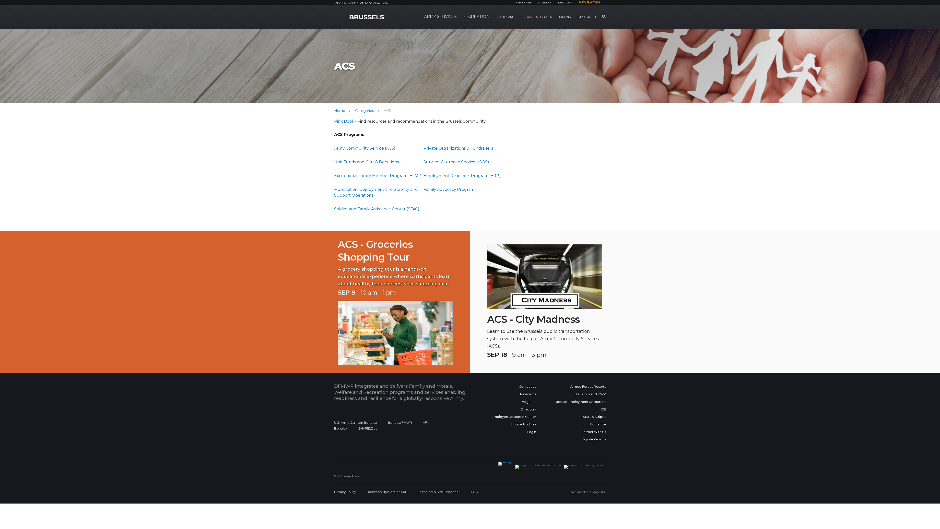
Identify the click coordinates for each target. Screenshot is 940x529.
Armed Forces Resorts (588, 386)
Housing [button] (564, 17)
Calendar (544, 2)
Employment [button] (586, 17)
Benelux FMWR (400, 422)
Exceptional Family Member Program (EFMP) (378, 175)
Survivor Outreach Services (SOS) (456, 162)
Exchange (598, 424)
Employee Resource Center (514, 417)
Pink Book (344, 121)
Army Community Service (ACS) (364, 148)
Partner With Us (593, 432)
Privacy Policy (345, 492)
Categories (364, 110)
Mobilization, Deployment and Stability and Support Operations (376, 192)
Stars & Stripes (594, 417)
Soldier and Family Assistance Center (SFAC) (376, 209)
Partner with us (589, 2)
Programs (528, 402)
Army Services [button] (440, 16)
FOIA (475, 492)
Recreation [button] (476, 16)
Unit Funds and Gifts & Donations (366, 162)
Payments (528, 394)
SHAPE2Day (367, 428)
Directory (565, 2)
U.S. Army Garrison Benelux (355, 422)
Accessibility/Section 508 (387, 492)
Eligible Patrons (593, 439)
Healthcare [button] (504, 17)
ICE (603, 409)
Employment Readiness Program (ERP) (462, 175)
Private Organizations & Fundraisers (458, 148)
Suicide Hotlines (523, 424)
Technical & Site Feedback (439, 492)
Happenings (523, 2)
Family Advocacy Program (448, 189)
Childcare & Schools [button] (536, 17)
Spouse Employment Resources (580, 402)
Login (531, 432)
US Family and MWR (590, 394)
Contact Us (527, 386)
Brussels (366, 17)
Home (339, 110)
